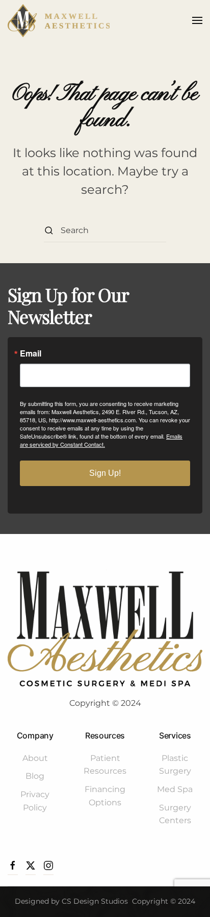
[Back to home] (59, 20)
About (35, 758)
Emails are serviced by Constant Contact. (101, 440)
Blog (34, 776)
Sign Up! (105, 473)
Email (30, 353)
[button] (197, 20)
